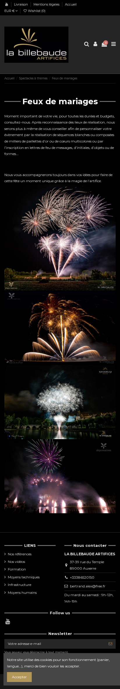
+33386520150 (82, 577)
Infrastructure (19, 584)
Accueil (71, 4)
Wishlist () (36, 11)
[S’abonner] (110, 643)
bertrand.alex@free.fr (87, 586)
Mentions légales (46, 4)
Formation (17, 569)
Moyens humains (22, 592)
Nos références (19, 554)
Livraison (21, 4)
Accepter (19, 677)
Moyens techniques (24, 577)
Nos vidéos (16, 561)
